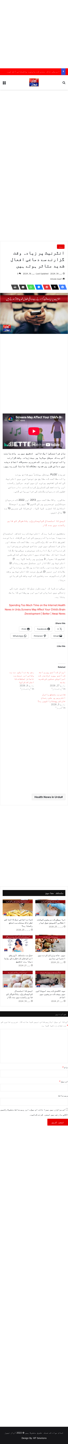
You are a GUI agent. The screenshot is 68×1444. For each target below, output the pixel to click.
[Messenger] (38, 287)
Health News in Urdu (47, 797)
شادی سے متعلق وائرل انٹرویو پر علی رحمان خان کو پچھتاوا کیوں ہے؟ (51, 697)
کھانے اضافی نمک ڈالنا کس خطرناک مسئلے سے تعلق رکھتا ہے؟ (18, 922)
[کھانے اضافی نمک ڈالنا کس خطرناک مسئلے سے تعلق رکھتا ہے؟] (18, 907)
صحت (61, 246)
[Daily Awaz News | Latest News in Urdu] (34, 82)
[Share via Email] (22, 287)
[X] (54, 287)
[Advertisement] (34, 34)
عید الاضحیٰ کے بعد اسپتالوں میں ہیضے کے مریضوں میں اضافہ (50, 993)
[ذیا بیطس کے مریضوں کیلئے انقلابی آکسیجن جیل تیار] (50, 907)
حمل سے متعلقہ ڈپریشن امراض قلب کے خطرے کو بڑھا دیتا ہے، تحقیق (18, 958)
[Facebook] (61, 287)
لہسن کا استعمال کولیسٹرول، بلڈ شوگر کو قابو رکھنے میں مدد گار (19, 993)
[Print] (14, 287)
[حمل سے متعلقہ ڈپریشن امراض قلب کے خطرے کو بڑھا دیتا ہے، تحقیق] (18, 943)
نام (65, 1067)
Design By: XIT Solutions (34, 1438)
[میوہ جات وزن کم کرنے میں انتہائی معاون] (50, 943)
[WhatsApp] (30, 287)
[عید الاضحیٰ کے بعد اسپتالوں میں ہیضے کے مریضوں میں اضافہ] (50, 979)
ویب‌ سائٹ (63, 1095)
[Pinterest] (46, 287)
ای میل (63, 1081)
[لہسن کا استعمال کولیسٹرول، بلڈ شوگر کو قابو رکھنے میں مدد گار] (18, 979)
